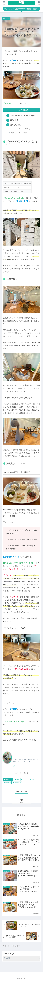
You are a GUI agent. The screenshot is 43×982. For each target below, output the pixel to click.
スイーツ (34, 779)
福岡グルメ (9, 779)
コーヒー (25, 779)
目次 (20, 110)
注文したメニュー (16, 125)
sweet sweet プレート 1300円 (20, 129)
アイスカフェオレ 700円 (18, 133)
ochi (14, 755)
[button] (38, 532)
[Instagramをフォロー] (13, 766)
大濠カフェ (18, 783)
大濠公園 (8, 783)
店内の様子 (14, 120)
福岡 (18, 779)
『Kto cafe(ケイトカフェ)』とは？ (23, 116)
